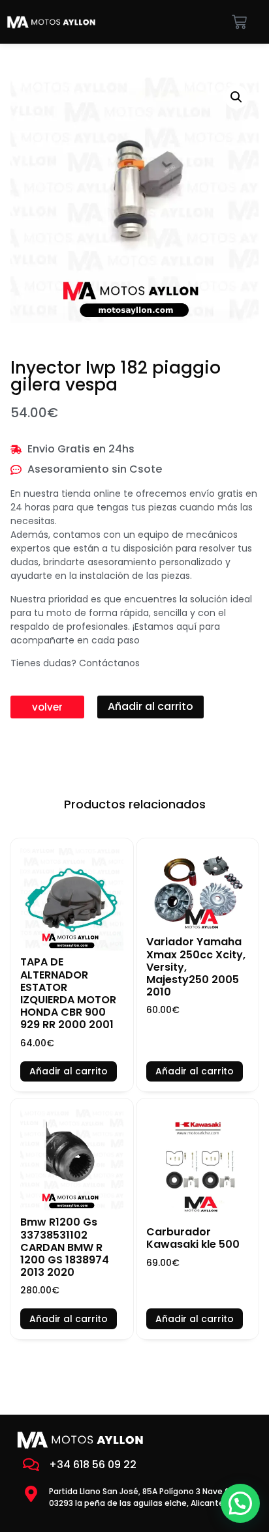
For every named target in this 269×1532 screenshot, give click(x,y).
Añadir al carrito (150, 706)
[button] (236, 97)
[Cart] (239, 22)
